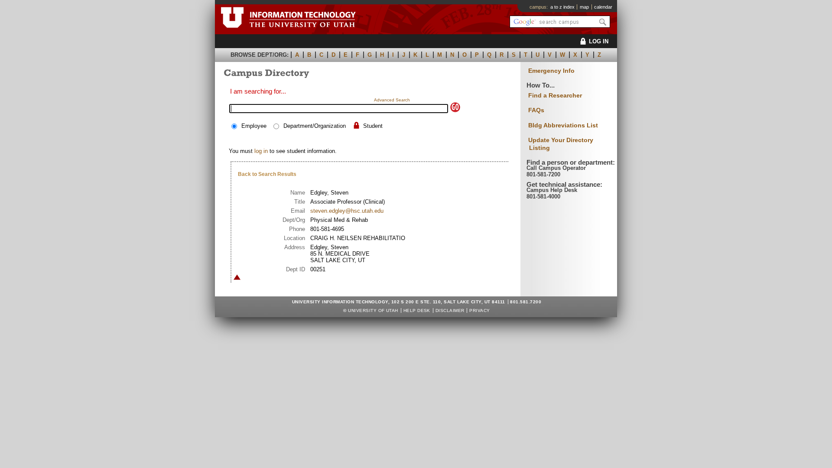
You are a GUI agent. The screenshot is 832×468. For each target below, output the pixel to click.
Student (373, 126)
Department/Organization (314, 126)
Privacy (479, 310)
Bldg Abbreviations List (563, 125)
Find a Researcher (555, 95)
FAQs (536, 110)
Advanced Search (392, 100)
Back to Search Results (267, 174)
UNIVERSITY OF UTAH (373, 310)
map (584, 7)
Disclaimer (450, 310)
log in (261, 151)
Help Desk (416, 310)
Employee (253, 126)
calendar (603, 7)
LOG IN (598, 41)
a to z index (562, 7)
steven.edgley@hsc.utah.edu (347, 211)
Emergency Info (551, 71)
